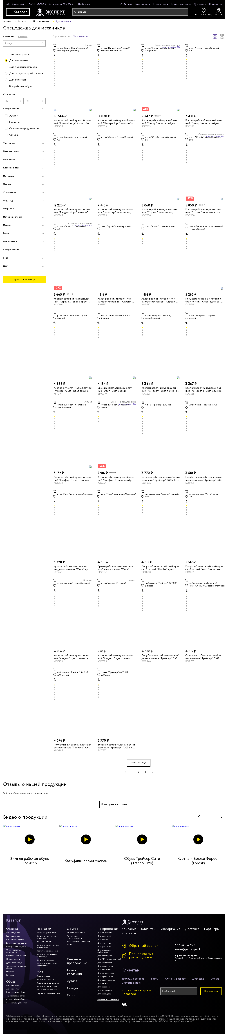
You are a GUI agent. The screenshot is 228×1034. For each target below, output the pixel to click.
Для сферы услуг (14, 962)
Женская (10, 975)
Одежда (12, 929)
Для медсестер (104, 969)
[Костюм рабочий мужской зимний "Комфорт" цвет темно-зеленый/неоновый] (72, 434)
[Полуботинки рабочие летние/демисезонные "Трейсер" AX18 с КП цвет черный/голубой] (72, 701)
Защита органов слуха (47, 986)
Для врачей (102, 939)
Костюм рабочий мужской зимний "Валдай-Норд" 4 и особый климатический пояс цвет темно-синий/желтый (73, 211)
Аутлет (72, 981)
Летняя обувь (12, 985)
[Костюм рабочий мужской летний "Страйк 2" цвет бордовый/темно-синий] (72, 256)
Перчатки (44, 929)
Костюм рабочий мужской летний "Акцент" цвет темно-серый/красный (72, 657)
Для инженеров (104, 955)
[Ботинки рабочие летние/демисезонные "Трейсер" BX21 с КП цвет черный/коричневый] (160, 434)
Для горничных (104, 943)
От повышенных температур (13, 951)
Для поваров (103, 987)
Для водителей (104, 936)
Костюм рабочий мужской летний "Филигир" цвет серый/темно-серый (116, 211)
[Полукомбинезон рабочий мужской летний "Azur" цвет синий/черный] (204, 523)
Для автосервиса (105, 932)
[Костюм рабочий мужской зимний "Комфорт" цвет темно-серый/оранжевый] (160, 345)
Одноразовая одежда (16, 946)
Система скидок (131, 982)
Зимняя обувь (12, 989)
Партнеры (211, 929)
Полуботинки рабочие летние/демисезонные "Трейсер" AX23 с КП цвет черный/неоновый (160, 657)
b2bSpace (125, 4)
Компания (141, 4)
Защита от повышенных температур (47, 955)
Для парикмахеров (106, 980)
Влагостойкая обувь (15, 999)
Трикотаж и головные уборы (16, 967)
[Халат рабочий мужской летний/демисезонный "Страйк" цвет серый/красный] (116, 256)
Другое (72, 929)
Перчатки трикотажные (47, 932)
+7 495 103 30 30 (186, 945)
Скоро (71, 995)
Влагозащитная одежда (16, 943)
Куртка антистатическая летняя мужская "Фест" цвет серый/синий (73, 389)
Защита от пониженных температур (47, 937)
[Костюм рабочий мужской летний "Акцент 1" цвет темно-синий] (116, 612)
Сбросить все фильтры (24, 279)
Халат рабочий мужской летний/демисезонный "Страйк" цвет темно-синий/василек (158, 300)
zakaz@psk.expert (15, 4)
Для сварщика (104, 994)
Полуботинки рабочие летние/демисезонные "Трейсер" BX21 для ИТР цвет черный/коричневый (203, 478)
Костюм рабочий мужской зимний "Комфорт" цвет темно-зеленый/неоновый (72, 478)
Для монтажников (105, 973)
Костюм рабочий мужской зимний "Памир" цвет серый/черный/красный (160, 122)
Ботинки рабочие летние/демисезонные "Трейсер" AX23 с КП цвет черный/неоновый (117, 746)
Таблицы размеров (133, 978)
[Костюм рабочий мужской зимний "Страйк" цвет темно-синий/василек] (204, 166)
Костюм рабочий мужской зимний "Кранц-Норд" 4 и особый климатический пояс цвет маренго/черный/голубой (72, 122)
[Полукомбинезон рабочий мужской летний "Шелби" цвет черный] (160, 523)
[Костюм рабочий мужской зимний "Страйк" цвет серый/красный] (160, 166)
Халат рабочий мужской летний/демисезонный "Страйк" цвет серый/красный (115, 300)
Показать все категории (108, 1000)
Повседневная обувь (15, 992)
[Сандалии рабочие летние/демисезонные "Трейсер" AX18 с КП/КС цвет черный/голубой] (204, 612)
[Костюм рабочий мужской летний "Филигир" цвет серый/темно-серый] (116, 166)
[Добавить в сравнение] (54, 55)
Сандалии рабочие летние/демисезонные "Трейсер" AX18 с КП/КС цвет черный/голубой (203, 657)
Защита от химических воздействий (47, 964)
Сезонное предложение (77, 961)
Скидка (72, 988)
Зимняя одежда (13, 936)
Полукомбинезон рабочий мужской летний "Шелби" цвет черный (160, 568)
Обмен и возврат (175, 978)
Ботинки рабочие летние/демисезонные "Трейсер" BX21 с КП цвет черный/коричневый (160, 478)
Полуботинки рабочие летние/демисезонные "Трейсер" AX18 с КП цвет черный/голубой (72, 746)
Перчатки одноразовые (47, 951)
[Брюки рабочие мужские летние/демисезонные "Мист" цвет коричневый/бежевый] (116, 523)
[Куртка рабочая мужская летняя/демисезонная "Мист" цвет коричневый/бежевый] (72, 523)
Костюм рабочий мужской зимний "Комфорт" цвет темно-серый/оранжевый (160, 389)
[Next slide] (221, 816)
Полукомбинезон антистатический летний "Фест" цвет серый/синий (204, 300)
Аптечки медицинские (77, 932)
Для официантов (105, 976)
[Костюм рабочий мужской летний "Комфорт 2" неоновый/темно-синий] (116, 434)
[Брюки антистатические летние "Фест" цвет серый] (116, 345)
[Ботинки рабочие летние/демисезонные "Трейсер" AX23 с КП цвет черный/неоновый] (116, 701)
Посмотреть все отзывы (114, 804)
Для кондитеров (104, 962)
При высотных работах (47, 990)
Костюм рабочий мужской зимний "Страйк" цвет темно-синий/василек (203, 211)
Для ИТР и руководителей (109, 959)
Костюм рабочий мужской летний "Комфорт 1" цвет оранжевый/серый (203, 389)
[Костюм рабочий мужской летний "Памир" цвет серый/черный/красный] (204, 77)
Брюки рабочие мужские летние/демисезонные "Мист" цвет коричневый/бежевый (115, 568)
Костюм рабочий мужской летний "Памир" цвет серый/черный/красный (203, 122)
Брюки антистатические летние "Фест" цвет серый (115, 389)
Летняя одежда (13, 932)
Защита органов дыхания (48, 983)
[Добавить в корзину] (54, 45)
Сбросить (22, 36)
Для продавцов (104, 990)
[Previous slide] (198, 816)
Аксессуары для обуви (16, 1003)
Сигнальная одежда (15, 939)
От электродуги (13, 959)
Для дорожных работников (104, 951)
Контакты (215, 4)
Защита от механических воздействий (48, 946)
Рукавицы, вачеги (44, 941)
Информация (179, 4)
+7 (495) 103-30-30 (37, 4)
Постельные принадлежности (74, 937)
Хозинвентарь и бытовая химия (78, 942)
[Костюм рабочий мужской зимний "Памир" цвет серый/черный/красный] (160, 77)
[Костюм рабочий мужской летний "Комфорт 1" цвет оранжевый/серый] (204, 345)
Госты (154, 978)
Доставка (200, 4)
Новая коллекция (75, 972)
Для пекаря (102, 983)
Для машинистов (105, 966)
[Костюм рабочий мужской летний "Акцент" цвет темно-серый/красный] (72, 612)
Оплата (215, 978)
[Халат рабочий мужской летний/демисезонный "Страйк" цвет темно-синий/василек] (160, 256)
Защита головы (43, 976)
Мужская (10, 972)
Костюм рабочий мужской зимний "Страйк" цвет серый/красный (160, 211)
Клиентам (159, 4)
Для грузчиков (104, 946)
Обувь (11, 982)
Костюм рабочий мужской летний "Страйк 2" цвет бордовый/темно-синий (72, 300)
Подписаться (211, 991)
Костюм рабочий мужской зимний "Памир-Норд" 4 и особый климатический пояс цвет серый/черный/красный (116, 122)
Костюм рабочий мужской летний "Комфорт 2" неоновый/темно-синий (116, 478)
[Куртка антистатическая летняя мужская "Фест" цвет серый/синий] (72, 345)
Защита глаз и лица (45, 979)
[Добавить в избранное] (54, 50)
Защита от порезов (45, 960)
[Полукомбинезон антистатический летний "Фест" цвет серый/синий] (204, 256)
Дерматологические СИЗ (48, 993)
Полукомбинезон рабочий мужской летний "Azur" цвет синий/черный (204, 568)
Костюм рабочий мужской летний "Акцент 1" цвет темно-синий (116, 657)
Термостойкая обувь (15, 996)
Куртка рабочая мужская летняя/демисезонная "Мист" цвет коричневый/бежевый (72, 568)
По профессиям (109, 929)
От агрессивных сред (16, 955)
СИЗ (40, 972)
